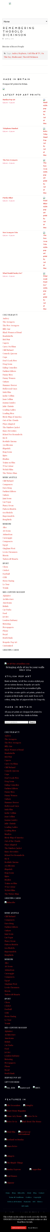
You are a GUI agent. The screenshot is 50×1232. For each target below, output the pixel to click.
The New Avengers (11, 325)
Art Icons (7, 530)
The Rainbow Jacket (11, 427)
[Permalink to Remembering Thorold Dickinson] (25, 42)
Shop (14, 1193)
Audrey (6, 318)
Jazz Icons (7, 498)
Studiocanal (17, 57)
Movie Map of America (12, 417)
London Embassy (10, 620)
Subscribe (21, 1193)
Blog (35, 1193)
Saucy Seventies (9, 431)
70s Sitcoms (8, 445)
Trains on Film (9, 462)
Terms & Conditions (16, 1197)
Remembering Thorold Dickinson (18, 31)
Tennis (5, 588)
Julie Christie (8, 406)
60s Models (8, 512)
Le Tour (6, 584)
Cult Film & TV (33, 53)
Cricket (6, 570)
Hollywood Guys (10, 388)
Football (6, 574)
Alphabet (7, 595)
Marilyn (8, 834)
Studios (6, 459)
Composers (8, 484)
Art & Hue (25, 8)
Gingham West (9, 548)
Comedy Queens (10, 353)
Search (32, 722)
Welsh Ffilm (8, 469)
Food (5, 613)
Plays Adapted (9, 424)
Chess (5, 566)
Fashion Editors (9, 371)
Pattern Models (9, 509)
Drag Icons (7, 364)
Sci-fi (5, 438)
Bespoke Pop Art (10, 642)
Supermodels (8, 516)
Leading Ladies (9, 409)
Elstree (40, 1202)
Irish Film (7, 392)
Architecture (8, 599)
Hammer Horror (10, 385)
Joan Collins (8, 399)
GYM (5, 577)
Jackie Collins (8, 395)
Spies (5, 455)
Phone (5, 630)
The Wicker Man (10, 473)
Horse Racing (8, 580)
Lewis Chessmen (10, 552)
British (5, 606)
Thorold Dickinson (30, 57)
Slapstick (7, 448)
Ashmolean (7, 534)
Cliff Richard (8, 350)
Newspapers (8, 627)
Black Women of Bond (12, 332)
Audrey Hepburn (19, 53)
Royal (5, 634)
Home (8, 1193)
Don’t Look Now (10, 360)
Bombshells (8, 336)
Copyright (37, 1197)
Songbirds (7, 519)
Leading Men (8, 413)
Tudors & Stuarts (10, 559)
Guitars (6, 381)
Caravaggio (7, 538)
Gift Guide (25, 1206)
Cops (5, 357)
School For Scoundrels (12, 434)
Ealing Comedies (10, 367)
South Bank (8, 637)
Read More (33, 1228)
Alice (5, 527)
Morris (5, 555)
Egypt (5, 545)
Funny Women (9, 378)
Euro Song (7, 488)
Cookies (29, 1197)
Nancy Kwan (8, 505)
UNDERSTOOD (18, 1228)
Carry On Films (9, 346)
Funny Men (8, 374)
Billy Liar (6, 329)
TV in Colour (8, 466)
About (29, 1193)
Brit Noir (6, 339)
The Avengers (9, 322)
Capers (6, 343)
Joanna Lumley (9, 402)
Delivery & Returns (14, 1202)
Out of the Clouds (10, 420)
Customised (8, 645)
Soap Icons (7, 452)
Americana (7, 602)
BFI (34, 1202)
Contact (41, 1193)
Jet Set (5, 616)
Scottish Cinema (9, 441)
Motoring (7, 623)
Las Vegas (7, 502)
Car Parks (7, 609)
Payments (27, 1202)
